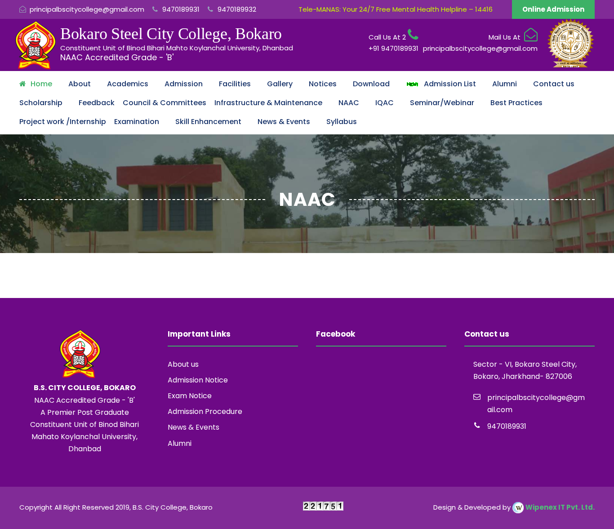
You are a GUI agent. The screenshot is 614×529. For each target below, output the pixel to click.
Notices (323, 84)
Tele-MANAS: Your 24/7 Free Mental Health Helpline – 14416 (395, 9)
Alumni (504, 84)
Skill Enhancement (208, 121)
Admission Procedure (205, 411)
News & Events (284, 121)
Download (371, 84)
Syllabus (341, 121)
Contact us (553, 84)
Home (41, 84)
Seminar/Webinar (442, 103)
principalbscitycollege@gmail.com (87, 9)
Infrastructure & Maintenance (268, 103)
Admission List (447, 84)
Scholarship (40, 103)
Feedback (97, 103)
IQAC (384, 103)
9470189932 (236, 9)
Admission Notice (198, 380)
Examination (136, 121)
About (79, 84)
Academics (127, 84)
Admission (184, 84)
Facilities (235, 84)
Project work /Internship (62, 121)
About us (183, 364)
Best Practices (516, 103)
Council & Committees (164, 103)
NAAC (348, 103)
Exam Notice (190, 396)
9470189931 (180, 9)
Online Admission (553, 9)
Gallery (280, 84)
